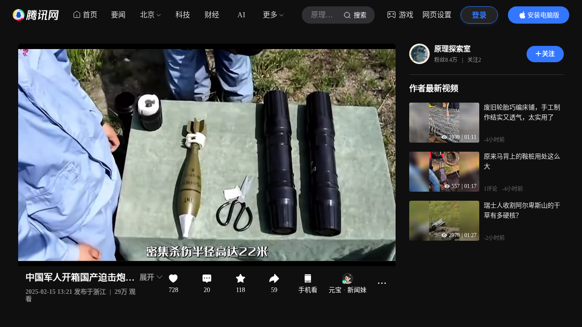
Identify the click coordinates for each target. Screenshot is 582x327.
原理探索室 (452, 49)
